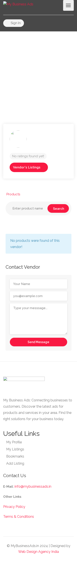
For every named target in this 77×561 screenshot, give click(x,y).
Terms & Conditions (18, 517)
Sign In (15, 23)
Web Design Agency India (38, 552)
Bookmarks (15, 456)
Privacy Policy (14, 507)
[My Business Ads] (18, 4)
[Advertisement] (38, 70)
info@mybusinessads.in (33, 486)
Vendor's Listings (26, 167)
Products (13, 194)
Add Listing (15, 463)
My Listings (15, 449)
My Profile (14, 442)
